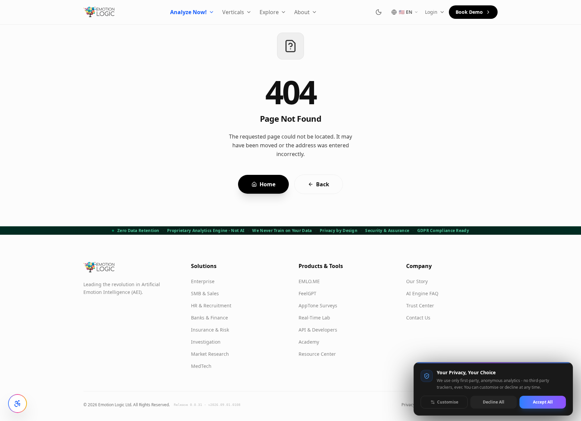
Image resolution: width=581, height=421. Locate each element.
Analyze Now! (188, 12)
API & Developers (318, 330)
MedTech (201, 366)
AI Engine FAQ (422, 293)
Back (322, 184)
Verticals (233, 12)
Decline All (493, 402)
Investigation (206, 342)
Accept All (543, 402)
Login (431, 12)
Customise (447, 402)
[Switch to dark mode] (379, 12)
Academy (309, 342)
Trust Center (420, 305)
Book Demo (469, 12)
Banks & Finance (209, 317)
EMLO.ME (309, 281)
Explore (269, 12)
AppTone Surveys (318, 305)
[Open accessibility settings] (17, 403)
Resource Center (317, 354)
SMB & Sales (205, 293)
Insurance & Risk (210, 330)
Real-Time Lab (314, 317)
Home (267, 184)
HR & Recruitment (211, 305)
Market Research (210, 354)
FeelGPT (307, 293)
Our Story (417, 281)
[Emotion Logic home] (99, 12)
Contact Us (418, 317)
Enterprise (203, 281)
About (302, 12)
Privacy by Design (338, 230)
